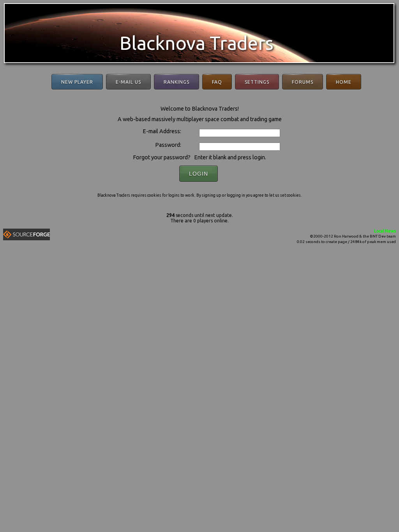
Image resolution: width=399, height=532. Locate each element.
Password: (168, 145)
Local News (385, 231)
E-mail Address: (162, 131)
